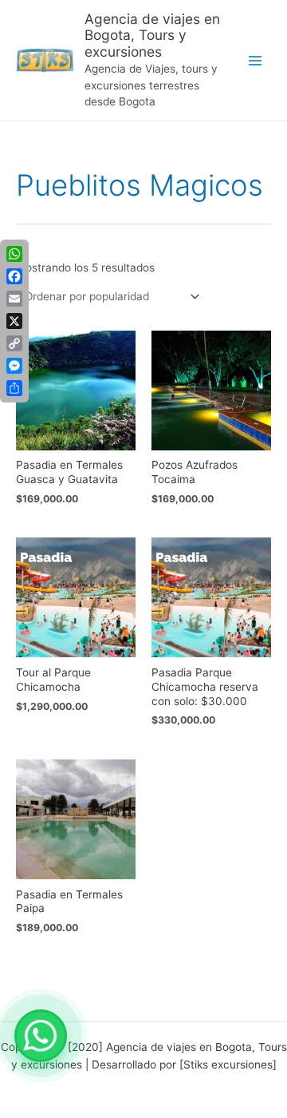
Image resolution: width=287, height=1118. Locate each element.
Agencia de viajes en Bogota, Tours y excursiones (152, 35)
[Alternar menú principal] (255, 60)
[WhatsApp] (40, 1035)
